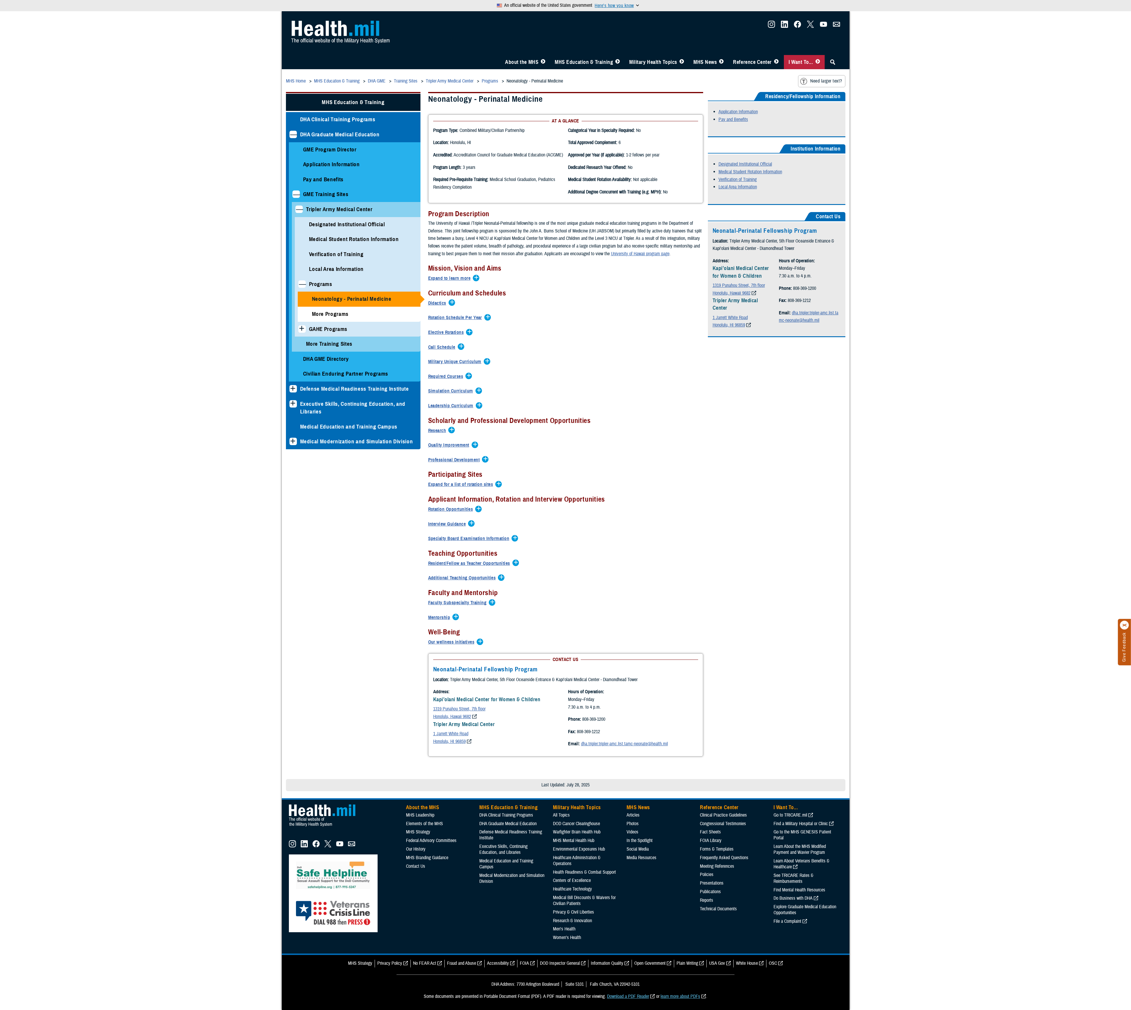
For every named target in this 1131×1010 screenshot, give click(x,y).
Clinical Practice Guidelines (723, 815)
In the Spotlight (640, 840)
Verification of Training (336, 254)
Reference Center (752, 62)
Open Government (650, 963)
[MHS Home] (326, 827)
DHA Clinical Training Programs (338, 119)
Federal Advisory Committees (431, 840)
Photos (633, 824)
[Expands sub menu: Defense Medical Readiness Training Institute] (293, 388)
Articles (633, 815)
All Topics (561, 815)
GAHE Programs (328, 329)
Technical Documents (718, 909)
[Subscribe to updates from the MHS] (836, 26)
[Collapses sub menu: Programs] (302, 284)
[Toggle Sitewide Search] (832, 62)
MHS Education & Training (584, 62)
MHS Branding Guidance (427, 858)
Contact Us (415, 866)
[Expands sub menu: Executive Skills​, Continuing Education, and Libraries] (293, 404)
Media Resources (641, 858)
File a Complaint (787, 921)
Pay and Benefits (323, 179)
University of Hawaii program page (640, 254)
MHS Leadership (420, 815)
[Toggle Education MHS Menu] (617, 62)
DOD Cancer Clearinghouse (576, 824)
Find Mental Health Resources (799, 890)
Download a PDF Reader (628, 996)
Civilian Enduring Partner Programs (346, 373)
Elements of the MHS (424, 824)
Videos (632, 832)
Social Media (638, 849)
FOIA (524, 963)
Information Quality (607, 963)
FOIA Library (710, 840)
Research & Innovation (572, 921)
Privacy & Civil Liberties (573, 912)
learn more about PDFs (680, 996)
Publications (710, 892)
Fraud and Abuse (461, 963)
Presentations (712, 883)
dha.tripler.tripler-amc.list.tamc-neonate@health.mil (624, 744)
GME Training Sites (326, 194)
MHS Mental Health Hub (573, 840)
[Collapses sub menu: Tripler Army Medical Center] (299, 209)
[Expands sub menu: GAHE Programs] (302, 329)
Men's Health (564, 929)
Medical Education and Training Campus (349, 426)
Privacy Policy (389, 963)
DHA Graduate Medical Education (340, 134)
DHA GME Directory (326, 358)
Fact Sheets (710, 832)
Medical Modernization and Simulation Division (356, 441)
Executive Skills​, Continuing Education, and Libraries (353, 407)
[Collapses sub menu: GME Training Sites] (296, 194)
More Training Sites (329, 343)
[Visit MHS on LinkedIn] (784, 26)
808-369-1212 (588, 732)
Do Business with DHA (793, 898)
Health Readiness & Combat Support (584, 872)
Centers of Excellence (572, 880)
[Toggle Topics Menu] (681, 62)
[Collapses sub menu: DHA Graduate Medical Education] (293, 134)
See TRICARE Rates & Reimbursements (793, 878)
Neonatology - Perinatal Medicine (351, 298)
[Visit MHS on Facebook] (797, 26)
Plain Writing (687, 963)
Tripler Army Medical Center (339, 209)
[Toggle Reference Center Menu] (776, 62)
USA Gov (717, 963)
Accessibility (498, 963)
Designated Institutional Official (347, 224)
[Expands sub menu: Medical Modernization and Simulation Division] (293, 441)
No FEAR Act (424, 963)
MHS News (705, 62)
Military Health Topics (653, 62)
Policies (706, 875)
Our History (415, 849)
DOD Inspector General (560, 963)
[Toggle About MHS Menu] (543, 62)
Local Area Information (336, 269)
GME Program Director (330, 149)
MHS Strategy (418, 832)
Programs (320, 284)
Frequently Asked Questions (724, 858)
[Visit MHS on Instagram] (771, 26)
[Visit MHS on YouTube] (823, 26)
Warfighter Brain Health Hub (577, 832)
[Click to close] (1124, 625)
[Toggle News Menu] (721, 62)
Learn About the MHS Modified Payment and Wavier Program (800, 849)
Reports (706, 900)
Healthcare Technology (572, 889)
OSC (773, 963)
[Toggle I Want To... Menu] (818, 62)
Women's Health (567, 937)
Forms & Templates (717, 849)
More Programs (330, 314)
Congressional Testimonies (723, 824)
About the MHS (521, 62)
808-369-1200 (593, 719)
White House (747, 963)
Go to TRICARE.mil (790, 815)
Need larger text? (826, 81)
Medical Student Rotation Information (354, 239)
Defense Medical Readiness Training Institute (354, 388)
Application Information (331, 164)
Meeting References (717, 866)
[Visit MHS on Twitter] (810, 26)
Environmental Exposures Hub (579, 849)
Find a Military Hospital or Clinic (801, 824)
